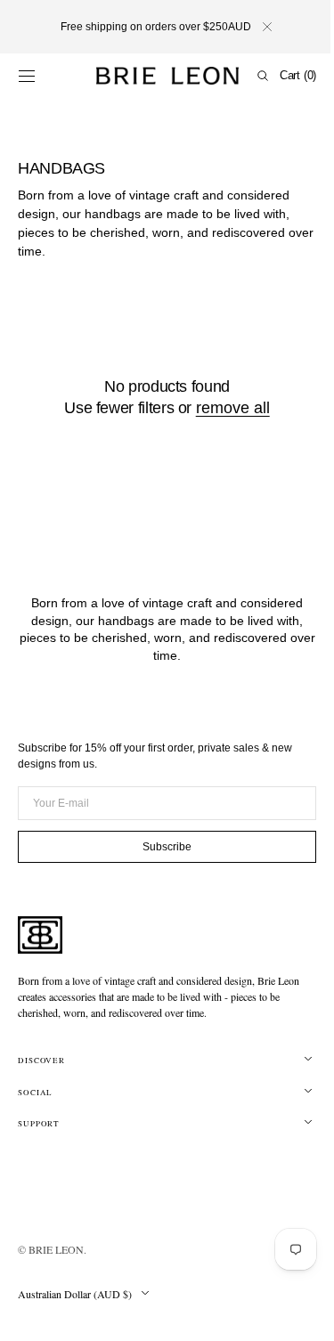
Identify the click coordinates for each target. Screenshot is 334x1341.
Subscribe (160, 847)
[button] (26, 75)
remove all (226, 408)
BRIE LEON (56, 1249)
